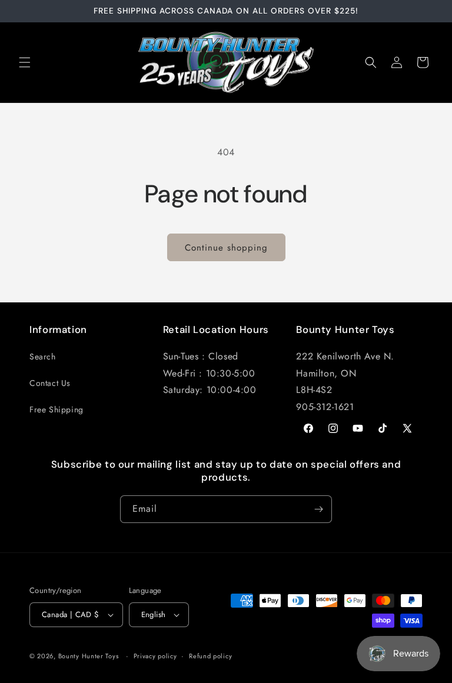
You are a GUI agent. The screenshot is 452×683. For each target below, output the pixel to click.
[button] (25, 62)
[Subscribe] (318, 509)
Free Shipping (56, 409)
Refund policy (210, 656)
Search (42, 356)
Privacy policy (155, 656)
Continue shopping (226, 247)
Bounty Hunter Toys (88, 656)
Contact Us (50, 383)
